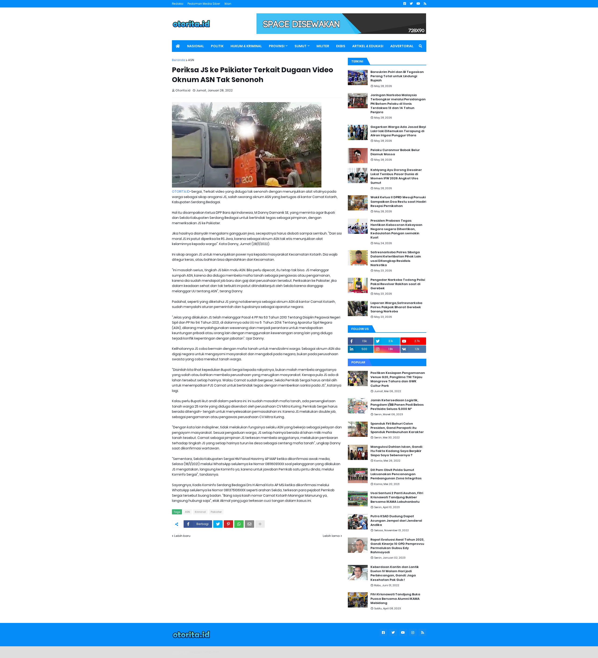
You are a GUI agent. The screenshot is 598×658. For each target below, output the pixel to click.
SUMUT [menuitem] (300, 46)
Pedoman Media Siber (204, 4)
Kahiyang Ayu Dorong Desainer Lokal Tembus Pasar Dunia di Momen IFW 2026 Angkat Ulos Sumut (396, 176)
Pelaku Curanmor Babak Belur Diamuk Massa (395, 152)
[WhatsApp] (239, 524)
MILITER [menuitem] (323, 46)
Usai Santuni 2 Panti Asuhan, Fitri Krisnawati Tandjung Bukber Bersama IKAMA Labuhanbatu (396, 497)
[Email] (249, 524)
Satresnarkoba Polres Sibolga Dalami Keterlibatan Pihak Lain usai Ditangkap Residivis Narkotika (395, 258)
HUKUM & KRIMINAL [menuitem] (246, 46)
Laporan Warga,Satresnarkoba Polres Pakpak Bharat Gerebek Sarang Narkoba (396, 307)
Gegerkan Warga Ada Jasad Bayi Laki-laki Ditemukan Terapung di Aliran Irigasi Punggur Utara (398, 131)
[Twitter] (218, 524)
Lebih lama (331, 536)
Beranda (178, 60)
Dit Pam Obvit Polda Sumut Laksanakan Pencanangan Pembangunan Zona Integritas (396, 474)
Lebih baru (182, 536)
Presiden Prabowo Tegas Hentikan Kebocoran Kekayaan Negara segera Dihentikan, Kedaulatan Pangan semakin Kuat (396, 229)
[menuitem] (178, 46)
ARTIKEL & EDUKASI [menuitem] (367, 46)
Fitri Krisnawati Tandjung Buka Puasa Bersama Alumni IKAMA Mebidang (395, 598)
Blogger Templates (205, 652)
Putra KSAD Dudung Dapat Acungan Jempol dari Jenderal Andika (396, 520)
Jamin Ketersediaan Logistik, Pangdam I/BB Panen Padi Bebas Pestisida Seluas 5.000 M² (397, 404)
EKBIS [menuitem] (340, 46)
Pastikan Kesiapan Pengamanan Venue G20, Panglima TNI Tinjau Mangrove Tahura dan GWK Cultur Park (397, 379)
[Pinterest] (228, 524)
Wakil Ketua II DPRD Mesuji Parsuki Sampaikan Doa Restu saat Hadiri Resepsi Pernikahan (398, 201)
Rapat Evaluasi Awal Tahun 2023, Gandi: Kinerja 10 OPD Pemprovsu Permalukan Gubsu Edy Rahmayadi (397, 546)
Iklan (227, 4)
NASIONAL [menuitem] (195, 46)
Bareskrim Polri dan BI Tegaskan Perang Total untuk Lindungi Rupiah (397, 76)
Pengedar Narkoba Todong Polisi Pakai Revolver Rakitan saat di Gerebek (397, 284)
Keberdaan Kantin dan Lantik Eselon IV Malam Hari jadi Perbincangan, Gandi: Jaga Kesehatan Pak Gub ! (394, 573)
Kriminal (200, 512)
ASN (191, 60)
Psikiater (216, 512)
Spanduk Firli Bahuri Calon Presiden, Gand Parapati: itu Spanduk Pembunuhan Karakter (397, 428)
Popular (358, 362)
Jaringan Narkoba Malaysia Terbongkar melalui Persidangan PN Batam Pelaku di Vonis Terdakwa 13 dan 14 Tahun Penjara (398, 103)
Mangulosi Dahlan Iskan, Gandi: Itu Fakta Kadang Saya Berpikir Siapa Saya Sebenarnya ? (396, 451)
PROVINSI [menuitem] (277, 46)
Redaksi (177, 4)
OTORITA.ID (181, 191)
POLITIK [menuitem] (217, 46)
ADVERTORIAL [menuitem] (401, 46)
